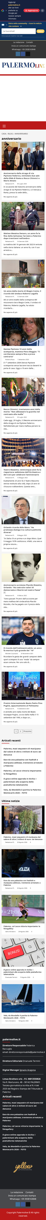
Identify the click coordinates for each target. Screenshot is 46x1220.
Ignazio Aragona (28, 1070)
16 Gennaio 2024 (22, 241)
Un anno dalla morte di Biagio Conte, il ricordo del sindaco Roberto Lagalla (22, 292)
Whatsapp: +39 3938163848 (23, 49)
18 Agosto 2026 (23, 1021)
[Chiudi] (6, 10)
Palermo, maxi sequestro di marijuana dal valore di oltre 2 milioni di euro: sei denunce (22, 751)
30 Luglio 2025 (22, 184)
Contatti (29, 42)
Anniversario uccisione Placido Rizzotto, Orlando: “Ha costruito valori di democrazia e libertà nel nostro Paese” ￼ (23, 589)
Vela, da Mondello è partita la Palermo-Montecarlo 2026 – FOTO (22, 791)
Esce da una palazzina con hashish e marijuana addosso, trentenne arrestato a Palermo (23, 762)
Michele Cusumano (11, 653)
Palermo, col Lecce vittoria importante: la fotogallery (23, 772)
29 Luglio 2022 (22, 417)
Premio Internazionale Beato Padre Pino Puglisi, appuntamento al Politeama (23, 704)
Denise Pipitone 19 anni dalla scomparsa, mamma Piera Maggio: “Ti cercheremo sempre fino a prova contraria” (22, 353)
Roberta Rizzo (10, 359)
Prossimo (27, 731)
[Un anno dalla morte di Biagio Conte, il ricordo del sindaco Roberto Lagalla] (23, 274)
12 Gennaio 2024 (22, 296)
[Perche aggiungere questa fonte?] (42, 10)
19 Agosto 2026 (25, 977)
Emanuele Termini (11, 977)
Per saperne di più (10, 197)
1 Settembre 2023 (23, 359)
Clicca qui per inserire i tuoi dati (12, 36)
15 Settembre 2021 (23, 709)
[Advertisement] (23, 98)
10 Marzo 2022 (22, 595)
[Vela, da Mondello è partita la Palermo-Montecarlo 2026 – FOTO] (23, 998)
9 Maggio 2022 (22, 535)
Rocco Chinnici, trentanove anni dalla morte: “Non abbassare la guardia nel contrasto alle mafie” (22, 411)
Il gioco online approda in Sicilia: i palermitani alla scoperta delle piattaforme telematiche (20, 781)
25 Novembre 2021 (27, 653)
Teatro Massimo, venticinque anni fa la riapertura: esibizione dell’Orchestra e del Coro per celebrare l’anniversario (22, 472)
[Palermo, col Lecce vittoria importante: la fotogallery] (23, 909)
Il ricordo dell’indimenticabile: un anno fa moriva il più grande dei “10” (23, 649)
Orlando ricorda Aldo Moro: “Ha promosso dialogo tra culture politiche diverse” (22, 530)
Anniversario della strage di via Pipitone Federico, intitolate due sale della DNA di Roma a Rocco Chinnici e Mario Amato (22, 177)
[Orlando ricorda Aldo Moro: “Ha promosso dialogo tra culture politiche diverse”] (23, 510)
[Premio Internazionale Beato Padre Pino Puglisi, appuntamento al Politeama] (23, 686)
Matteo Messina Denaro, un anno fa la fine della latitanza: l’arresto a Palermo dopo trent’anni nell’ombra (22, 236)
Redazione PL (9, 184)
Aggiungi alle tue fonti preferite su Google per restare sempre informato (14, 10)
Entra (40, 31)
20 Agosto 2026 (22, 842)
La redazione (18, 42)
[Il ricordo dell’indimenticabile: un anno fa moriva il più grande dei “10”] (23, 630)
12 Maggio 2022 (22, 478)
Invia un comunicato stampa (24, 46)
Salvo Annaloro (10, 931)
